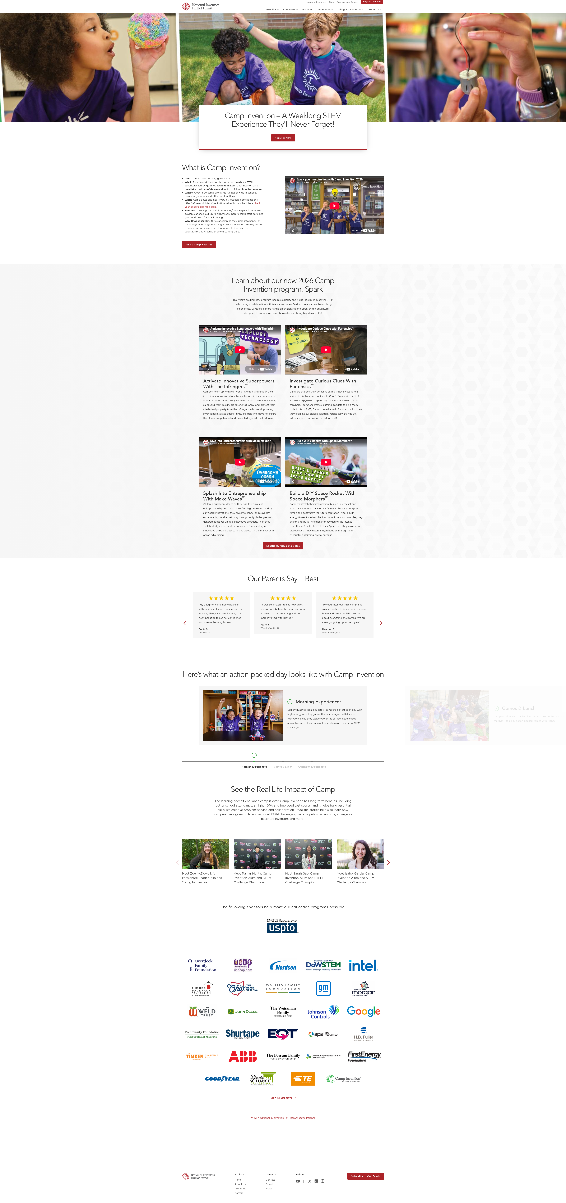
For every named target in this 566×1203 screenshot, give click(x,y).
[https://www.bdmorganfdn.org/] (363, 988)
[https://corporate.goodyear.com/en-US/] (222, 1079)
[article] (205, 862)
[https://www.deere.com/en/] (242, 1012)
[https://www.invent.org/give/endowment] (283, 1056)
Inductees (324, 9)
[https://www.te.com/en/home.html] (303, 1079)
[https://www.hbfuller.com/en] (364, 1034)
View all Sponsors (281, 1097)
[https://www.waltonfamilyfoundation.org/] (283, 988)
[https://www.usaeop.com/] (242, 965)
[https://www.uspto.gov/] (283, 926)
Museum (307, 9)
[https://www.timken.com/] (202, 1056)
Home (238, 1179)
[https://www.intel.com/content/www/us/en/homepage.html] (364, 965)
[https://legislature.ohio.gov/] (242, 988)
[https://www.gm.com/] (323, 988)
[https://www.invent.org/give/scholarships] (343, 1079)
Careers (239, 1193)
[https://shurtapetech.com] (242, 1034)
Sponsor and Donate (347, 2)
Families (271, 9)
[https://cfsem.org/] (202, 1034)
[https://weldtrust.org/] (202, 1011)
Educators (289, 9)
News (269, 1188)
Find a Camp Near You (199, 244)
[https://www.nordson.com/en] (283, 965)
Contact (270, 1179)
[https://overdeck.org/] (202, 965)
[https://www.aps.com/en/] (323, 1034)
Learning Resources (316, 2)
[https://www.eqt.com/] (283, 1034)
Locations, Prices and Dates (283, 546)
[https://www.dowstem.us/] (323, 965)
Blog (331, 2)
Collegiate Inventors (349, 9)
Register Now (283, 138)
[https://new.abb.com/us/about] (242, 1056)
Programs (240, 1188)
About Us (374, 9)
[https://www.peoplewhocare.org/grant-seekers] (323, 1056)
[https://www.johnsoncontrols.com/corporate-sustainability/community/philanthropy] (323, 1012)
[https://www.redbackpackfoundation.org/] (202, 988)
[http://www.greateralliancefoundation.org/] (263, 1079)
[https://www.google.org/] (364, 1012)
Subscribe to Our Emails (365, 1176)
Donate (270, 1184)
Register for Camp (372, 1)
